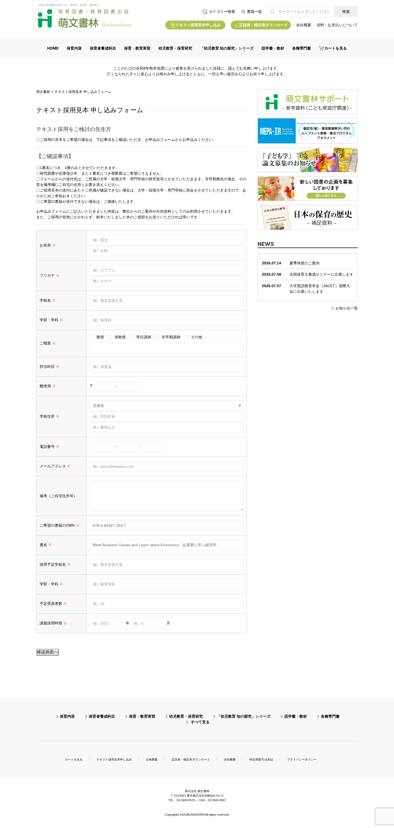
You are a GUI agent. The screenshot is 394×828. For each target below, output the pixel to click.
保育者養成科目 (103, 48)
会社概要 (303, 25)
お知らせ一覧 (346, 308)
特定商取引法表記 (261, 759)
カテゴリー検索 (221, 11)
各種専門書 (301, 48)
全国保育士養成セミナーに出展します (321, 274)
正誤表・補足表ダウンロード (263, 25)
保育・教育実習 (137, 48)
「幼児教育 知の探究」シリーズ (227, 48)
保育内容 (74, 48)
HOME (53, 48)
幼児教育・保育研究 (175, 48)
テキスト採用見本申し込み (198, 25)
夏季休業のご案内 (304, 263)
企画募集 (152, 759)
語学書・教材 (273, 48)
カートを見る (335, 48)
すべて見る (200, 722)
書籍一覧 (254, 11)
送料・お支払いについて (337, 25)
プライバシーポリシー (302, 759)
